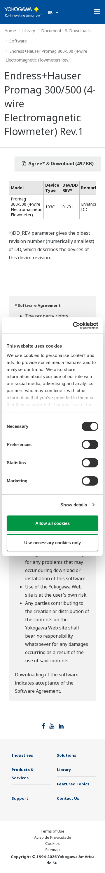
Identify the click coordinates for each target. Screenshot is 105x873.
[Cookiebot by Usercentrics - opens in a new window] (74, 325)
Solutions (66, 755)
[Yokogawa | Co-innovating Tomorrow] (23, 12)
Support (20, 798)
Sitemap (52, 849)
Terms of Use (52, 831)
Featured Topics (73, 784)
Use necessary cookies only (52, 542)
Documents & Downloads (66, 30)
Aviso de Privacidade (52, 837)
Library (28, 30)
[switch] (90, 444)
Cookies (52, 843)
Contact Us (68, 798)
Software (18, 41)
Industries (22, 755)
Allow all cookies (52, 523)
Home (10, 30)
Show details (73, 504)
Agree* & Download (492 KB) (60, 163)
